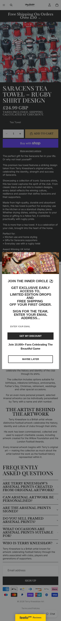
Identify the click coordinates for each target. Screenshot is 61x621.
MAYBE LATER (30, 359)
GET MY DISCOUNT (30, 336)
